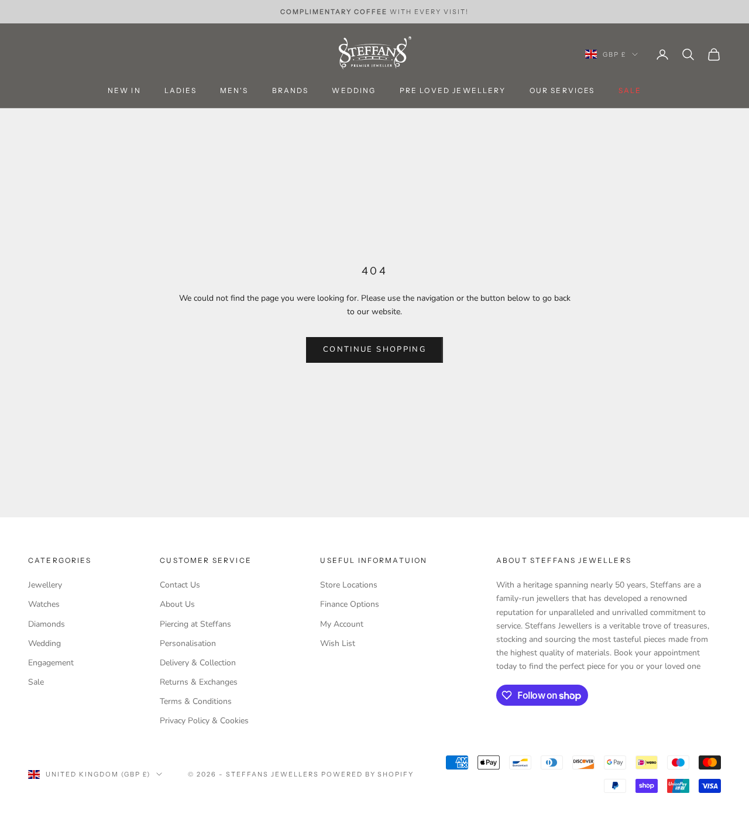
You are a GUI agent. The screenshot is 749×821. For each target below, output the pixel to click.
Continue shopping (374, 349)
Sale (36, 682)
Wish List (337, 643)
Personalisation (188, 643)
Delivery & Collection (198, 662)
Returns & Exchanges (199, 682)
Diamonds (46, 624)
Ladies (180, 91)
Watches (44, 604)
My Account (341, 624)
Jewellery (45, 584)
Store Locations (348, 584)
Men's (234, 91)
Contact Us (180, 584)
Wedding (354, 91)
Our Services (562, 91)
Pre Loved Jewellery (453, 91)
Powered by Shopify (367, 774)
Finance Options (349, 604)
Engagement (51, 662)
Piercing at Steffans (195, 624)
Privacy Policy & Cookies (204, 720)
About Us (177, 604)
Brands (290, 91)
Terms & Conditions (196, 701)
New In (124, 91)
